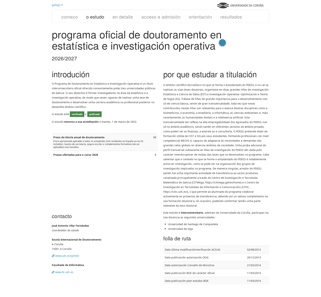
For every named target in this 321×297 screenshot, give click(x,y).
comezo (69, 16)
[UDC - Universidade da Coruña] (240, 7)
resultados (231, 16)
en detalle (123, 16)
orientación (200, 16)
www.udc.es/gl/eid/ (66, 255)
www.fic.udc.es (64, 272)
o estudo (95, 16)
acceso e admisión (161, 16)
